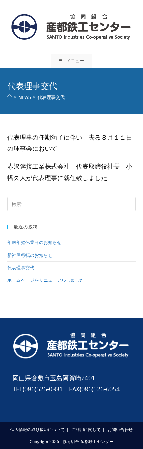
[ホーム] (9, 97)
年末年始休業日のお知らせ (34, 242)
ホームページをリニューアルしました (45, 280)
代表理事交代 (20, 267)
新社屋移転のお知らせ (29, 255)
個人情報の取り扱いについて (37, 429)
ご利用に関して (86, 429)
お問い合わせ (120, 429)
